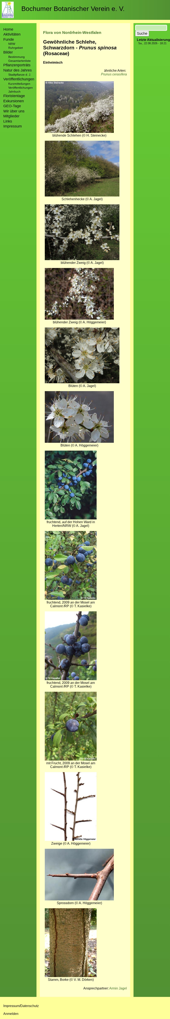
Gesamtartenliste (19, 60)
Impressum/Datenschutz (21, 1006)
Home (8, 29)
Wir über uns (13, 111)
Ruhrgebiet (15, 47)
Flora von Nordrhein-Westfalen (72, 32)
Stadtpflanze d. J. (19, 74)
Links (7, 121)
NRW (11, 43)
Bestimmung (16, 56)
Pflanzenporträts (16, 65)
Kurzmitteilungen (19, 83)
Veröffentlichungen (20, 87)
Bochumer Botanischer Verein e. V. (73, 8)
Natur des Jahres (17, 70)
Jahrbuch (14, 91)
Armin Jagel (118, 988)
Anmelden (10, 1013)
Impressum (12, 126)
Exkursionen (13, 101)
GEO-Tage (12, 106)
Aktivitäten (12, 34)
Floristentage (14, 96)
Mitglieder (11, 116)
